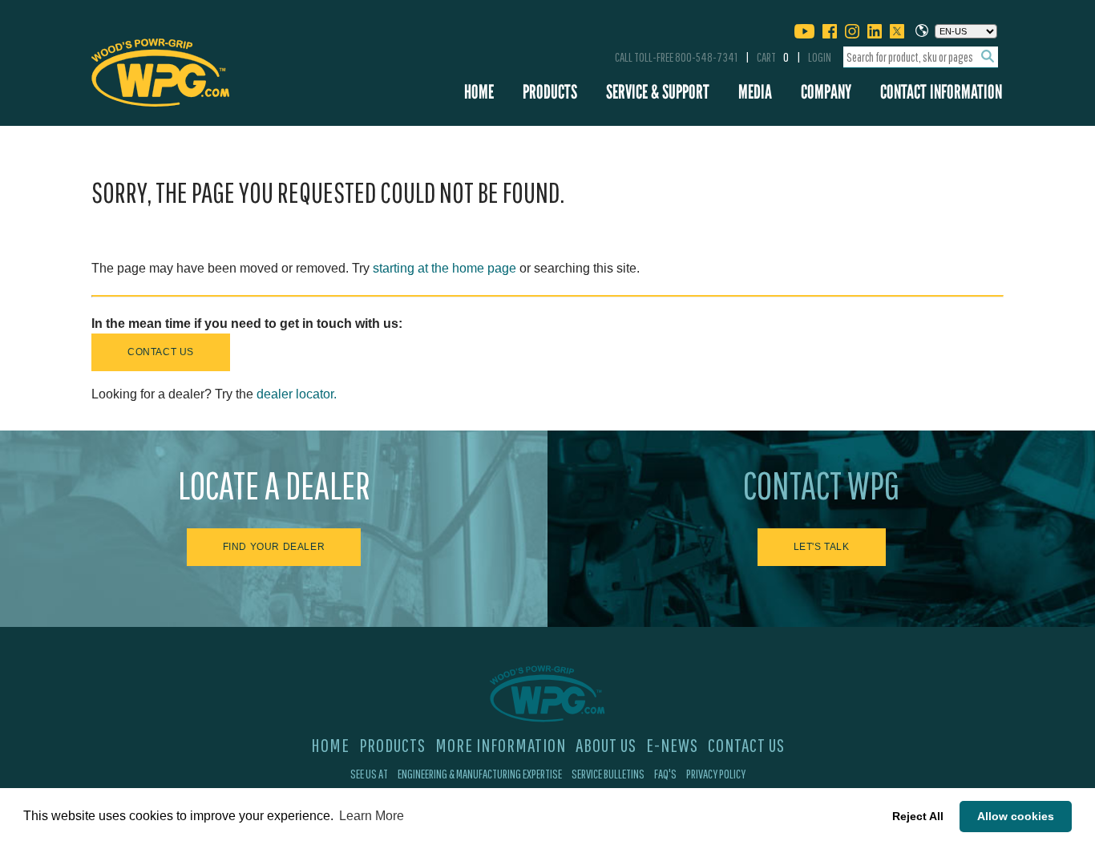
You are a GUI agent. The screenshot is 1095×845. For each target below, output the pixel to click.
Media (755, 91)
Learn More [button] (371, 816)
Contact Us (160, 352)
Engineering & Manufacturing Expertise (480, 773)
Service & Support (657, 91)
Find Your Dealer (274, 546)
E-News (672, 745)
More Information (500, 745)
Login (819, 57)
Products (550, 91)
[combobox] (920, 57)
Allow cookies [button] (1015, 816)
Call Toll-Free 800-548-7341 (676, 57)
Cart (773, 57)
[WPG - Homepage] (160, 70)
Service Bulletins (608, 773)
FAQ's (665, 773)
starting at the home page (444, 268)
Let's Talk (822, 546)
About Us (606, 745)
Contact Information (941, 91)
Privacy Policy (715, 773)
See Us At (369, 773)
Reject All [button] (917, 816)
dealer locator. (297, 394)
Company (826, 91)
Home (479, 91)
